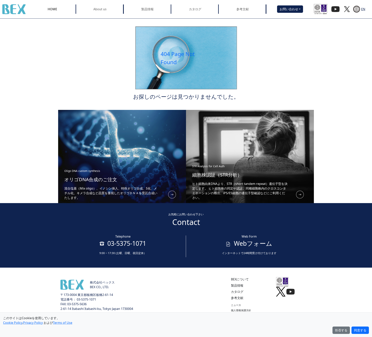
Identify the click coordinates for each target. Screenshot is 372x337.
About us (100, 9)
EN (363, 9)
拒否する (341, 330)
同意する (360, 330)
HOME (52, 9)
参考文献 (242, 9)
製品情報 (147, 9)
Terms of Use (62, 323)
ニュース (236, 305)
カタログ (195, 9)
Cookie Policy (12, 323)
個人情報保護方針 (241, 310)
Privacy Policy (33, 323)
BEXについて (240, 279)
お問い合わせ (289, 9)
